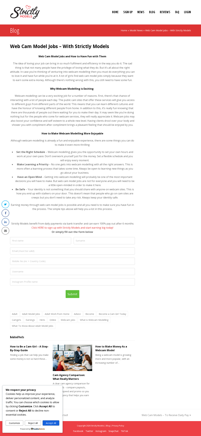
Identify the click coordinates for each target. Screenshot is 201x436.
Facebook (78, 431)
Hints (42, 319)
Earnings (30, 319)
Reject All (33, 423)
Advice (77, 313)
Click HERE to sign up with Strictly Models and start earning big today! (72, 227)
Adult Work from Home (57, 313)
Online (53, 319)
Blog (108, 425)
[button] (5, 204)
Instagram (100, 431)
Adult (14, 313)
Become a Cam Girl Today (112, 313)
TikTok (124, 431)
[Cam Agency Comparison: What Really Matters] (72, 358)
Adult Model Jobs (31, 313)
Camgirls (16, 319)
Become (89, 313)
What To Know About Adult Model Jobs (32, 325)
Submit (72, 294)
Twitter (89, 431)
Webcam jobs (68, 319)
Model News (136, 30)
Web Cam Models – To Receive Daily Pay (165, 415)
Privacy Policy (118, 425)
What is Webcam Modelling (94, 319)
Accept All (51, 423)
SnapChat (114, 431)
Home (124, 30)
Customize (14, 423)
